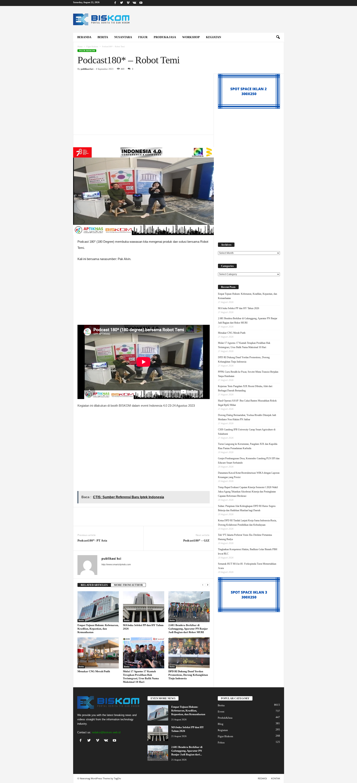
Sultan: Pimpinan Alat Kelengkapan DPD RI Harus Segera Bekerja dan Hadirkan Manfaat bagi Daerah (246, 508)
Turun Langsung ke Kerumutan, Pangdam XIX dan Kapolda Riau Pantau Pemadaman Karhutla (247, 446)
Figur (143, 37)
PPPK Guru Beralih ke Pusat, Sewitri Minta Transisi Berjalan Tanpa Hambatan (248, 374)
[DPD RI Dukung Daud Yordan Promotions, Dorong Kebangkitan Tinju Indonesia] (189, 652)
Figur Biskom (92, 46)
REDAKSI (262, 778)
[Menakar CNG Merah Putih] (98, 652)
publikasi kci (87, 69)
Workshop (191, 37)
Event (221, 711)
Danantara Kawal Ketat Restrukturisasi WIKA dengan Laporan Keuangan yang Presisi (249, 475)
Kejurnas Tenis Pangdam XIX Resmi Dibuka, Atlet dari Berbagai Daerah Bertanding (245, 388)
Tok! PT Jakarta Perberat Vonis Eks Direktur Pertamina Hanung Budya (245, 537)
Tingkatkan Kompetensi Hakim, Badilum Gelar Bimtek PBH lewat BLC (247, 551)
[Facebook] (115, 3)
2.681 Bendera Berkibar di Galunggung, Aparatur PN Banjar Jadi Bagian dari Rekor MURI (188, 629)
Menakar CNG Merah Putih (93, 671)
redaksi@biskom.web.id (106, 732)
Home (79, 46)
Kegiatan (213, 37)
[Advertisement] (143, 104)
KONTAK (275, 778)
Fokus (221, 742)
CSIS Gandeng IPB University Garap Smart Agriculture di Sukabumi (246, 431)
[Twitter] (121, 3)
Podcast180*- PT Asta (92, 540)
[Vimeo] (128, 3)
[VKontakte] (134, 3)
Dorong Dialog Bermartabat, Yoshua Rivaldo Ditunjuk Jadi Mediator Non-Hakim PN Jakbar (247, 417)
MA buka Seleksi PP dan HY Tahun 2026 (238, 308)
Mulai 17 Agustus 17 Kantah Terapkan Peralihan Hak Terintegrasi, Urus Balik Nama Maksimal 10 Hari (244, 345)
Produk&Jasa (165, 37)
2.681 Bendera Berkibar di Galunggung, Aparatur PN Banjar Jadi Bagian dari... (186, 750)
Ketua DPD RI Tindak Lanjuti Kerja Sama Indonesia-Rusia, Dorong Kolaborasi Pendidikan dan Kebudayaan (247, 522)
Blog (220, 723)
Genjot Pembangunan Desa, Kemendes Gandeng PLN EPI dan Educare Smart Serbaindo (249, 460)
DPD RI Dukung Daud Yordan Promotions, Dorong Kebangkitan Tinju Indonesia (188, 675)
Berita (103, 37)
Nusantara (123, 37)
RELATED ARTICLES (94, 584)
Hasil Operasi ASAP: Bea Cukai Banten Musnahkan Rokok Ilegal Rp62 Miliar (247, 402)
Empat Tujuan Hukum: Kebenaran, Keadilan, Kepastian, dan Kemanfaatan (98, 629)
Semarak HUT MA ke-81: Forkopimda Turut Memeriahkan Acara (247, 566)
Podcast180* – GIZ (196, 540)
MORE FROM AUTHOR (128, 584)
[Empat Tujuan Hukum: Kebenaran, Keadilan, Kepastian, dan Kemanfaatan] (98, 606)
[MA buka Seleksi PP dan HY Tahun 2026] (143, 606)
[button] (277, 37)
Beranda (84, 37)
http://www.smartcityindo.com (116, 564)
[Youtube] (140, 3)
